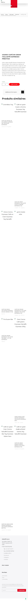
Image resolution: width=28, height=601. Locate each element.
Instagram (6, 557)
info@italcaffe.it (7, 553)
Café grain (11, 14)
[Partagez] (20, 1)
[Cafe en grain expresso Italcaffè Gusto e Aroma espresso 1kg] (21, 151)
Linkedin (6, 559)
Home (2, 14)
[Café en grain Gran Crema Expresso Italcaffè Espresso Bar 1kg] (7, 474)
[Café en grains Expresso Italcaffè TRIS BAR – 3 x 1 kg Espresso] (7, 326)
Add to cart (14, 84)
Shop (6, 14)
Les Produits (4, 575)
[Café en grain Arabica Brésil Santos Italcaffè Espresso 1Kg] (21, 433)
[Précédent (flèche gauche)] (2, 300)
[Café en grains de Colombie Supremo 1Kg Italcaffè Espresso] (7, 111)
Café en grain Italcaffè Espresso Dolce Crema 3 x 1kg (7, 311)
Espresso (17, 14)
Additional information (11, 92)
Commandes (4, 579)
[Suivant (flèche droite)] (25, 300)
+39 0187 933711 (9, 549)
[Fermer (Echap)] (23, 1)
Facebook (6, 555)
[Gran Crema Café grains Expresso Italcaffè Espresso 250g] (21, 366)
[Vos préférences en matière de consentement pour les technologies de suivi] (25, 599)
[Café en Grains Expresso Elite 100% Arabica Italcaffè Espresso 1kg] (21, 259)
